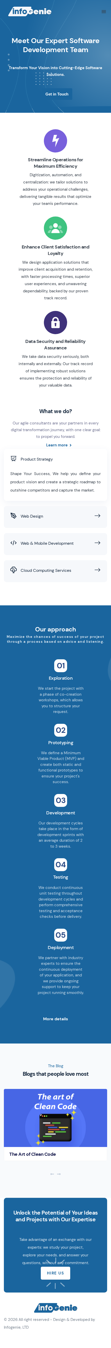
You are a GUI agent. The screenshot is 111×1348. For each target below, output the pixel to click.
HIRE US (55, 1273)
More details (55, 1019)
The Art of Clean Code (32, 1154)
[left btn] (52, 1174)
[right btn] (59, 1174)
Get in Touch (56, 94)
